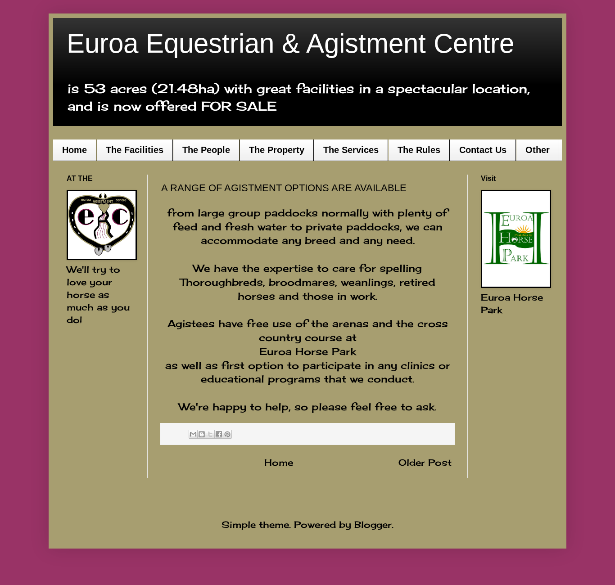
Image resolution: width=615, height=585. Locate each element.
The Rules (419, 150)
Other (537, 150)
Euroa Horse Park (307, 351)
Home (74, 150)
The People (206, 150)
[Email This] (193, 434)
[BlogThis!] (201, 434)
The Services (351, 150)
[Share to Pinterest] (227, 434)
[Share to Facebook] (218, 434)
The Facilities (134, 150)
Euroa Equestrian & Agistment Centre (290, 43)
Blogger (373, 524)
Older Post (425, 462)
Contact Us (482, 150)
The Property (276, 150)
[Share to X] (210, 434)
